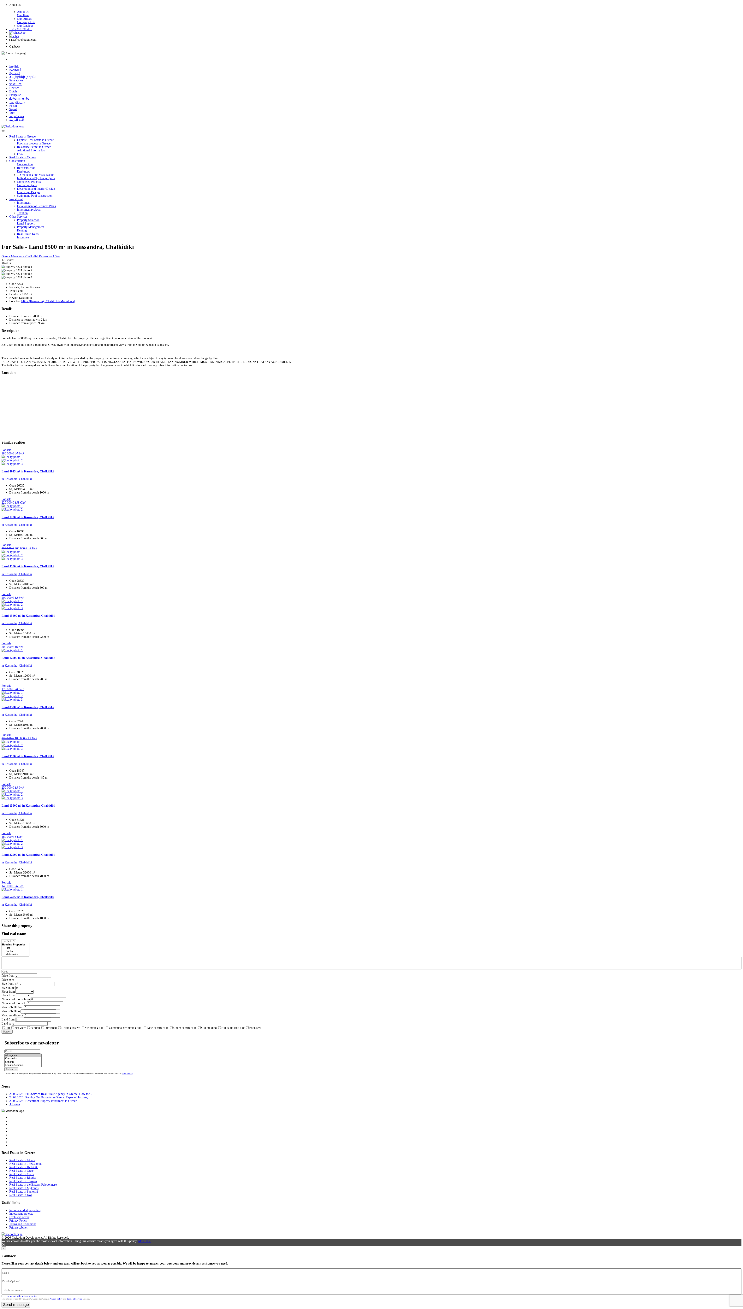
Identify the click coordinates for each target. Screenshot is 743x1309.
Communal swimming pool (125, 1027)
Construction (17, 160)
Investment (16, 199)
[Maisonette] (15, 954)
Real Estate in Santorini (23, 1191)
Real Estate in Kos (20, 1195)
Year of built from (12, 1007)
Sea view (20, 1027)
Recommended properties (24, 1210)
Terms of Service (74, 1299)
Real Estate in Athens (22, 1160)
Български (16, 80)
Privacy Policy (127, 1073)
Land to (6, 1023)
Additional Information (31, 150)
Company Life (26, 22)
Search (7, 1031)
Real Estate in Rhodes (22, 1177)
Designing (23, 171)
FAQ (20, 153)
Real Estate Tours (28, 234)
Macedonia (18, 256)
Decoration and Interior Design (36, 188)
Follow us (11, 1069)
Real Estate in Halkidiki (23, 1167)
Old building (209, 1027)
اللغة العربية (17, 119)
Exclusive (255, 1027)
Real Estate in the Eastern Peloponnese (33, 1184)
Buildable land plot (233, 1027)
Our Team (23, 15)
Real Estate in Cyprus (22, 157)
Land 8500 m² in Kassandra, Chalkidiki (28, 707)
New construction (158, 1027)
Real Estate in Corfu (21, 1174)
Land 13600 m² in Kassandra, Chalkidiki (28, 805)
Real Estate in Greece (22, 136)
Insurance (23, 237)
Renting (22, 230)
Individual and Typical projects (36, 178)
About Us (23, 11)
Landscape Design (28, 192)
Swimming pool (94, 1027)
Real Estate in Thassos (23, 1181)
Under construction (185, 1027)
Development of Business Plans (36, 206)
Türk (12, 112)
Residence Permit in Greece (34, 147)
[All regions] (23, 1055)
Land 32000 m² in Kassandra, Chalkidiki (28, 854)
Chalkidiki (32, 256)
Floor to (6, 995)
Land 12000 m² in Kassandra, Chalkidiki (28, 657)
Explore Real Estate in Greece (35, 140)
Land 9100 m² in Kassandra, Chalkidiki (28, 756)
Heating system (70, 1027)
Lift (7, 1027)
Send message (16, 1304)
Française (15, 94)
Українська (16, 116)
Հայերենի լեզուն (22, 77)
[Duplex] (15, 951)
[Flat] (15, 948)
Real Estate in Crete (21, 1170)
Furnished (51, 1027)
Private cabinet (18, 1227)
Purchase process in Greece (34, 143)
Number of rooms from (16, 999)
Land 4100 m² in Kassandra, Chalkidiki (28, 566)
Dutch (13, 91)
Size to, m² (8, 987)
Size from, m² (10, 983)
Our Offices (24, 18)
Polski (13, 105)
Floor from (8, 991)
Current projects (27, 185)
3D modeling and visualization (35, 174)
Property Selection (28, 220)
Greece (6, 256)
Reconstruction (26, 167)
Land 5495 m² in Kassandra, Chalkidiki (28, 897)
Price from (8, 975)
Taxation (22, 213)
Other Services (18, 216)
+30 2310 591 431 (20, 29)
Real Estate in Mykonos (24, 1188)
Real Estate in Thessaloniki (25, 1163)
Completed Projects (29, 181)
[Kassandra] (23, 1058)
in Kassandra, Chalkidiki (17, 479)
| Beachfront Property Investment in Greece (43, 1100)
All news (14, 1104)
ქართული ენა (19, 98)
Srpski (13, 109)
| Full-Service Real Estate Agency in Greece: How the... (50, 1094)
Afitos (56, 256)
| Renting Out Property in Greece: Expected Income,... (49, 1097)
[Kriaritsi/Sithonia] (23, 1065)
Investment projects (29, 209)
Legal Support (25, 223)
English (14, 66)
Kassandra (45, 256)
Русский (14, 73)
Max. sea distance (12, 1015)
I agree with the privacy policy (22, 1295)
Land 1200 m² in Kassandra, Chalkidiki (28, 517)
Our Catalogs (25, 25)
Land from (8, 1019)
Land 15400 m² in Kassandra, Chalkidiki (28, 615)
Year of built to (11, 1011)
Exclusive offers (19, 1217)
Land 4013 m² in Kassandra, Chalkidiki (28, 471)
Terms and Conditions (22, 1224)
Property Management (30, 227)
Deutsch (14, 88)
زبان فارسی (17, 102)
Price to (6, 979)
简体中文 (15, 84)
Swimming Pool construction (34, 195)
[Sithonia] (23, 1062)
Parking (35, 1027)
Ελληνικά (15, 69)
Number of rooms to (14, 1003)
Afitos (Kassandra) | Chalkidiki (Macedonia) (48, 301)
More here (144, 1241)
